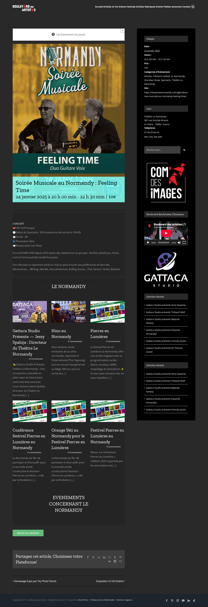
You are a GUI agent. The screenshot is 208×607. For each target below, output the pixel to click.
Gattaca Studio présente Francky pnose (166, 340)
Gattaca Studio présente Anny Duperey (166, 305)
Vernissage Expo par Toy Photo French (35, 581)
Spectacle (166, 80)
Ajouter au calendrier (28, 533)
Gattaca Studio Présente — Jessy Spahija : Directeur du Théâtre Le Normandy (30, 342)
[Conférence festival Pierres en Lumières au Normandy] (30, 411)
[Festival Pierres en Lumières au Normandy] (107, 411)
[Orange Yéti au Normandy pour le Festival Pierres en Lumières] (68, 411)
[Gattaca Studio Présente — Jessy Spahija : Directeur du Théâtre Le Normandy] (30, 312)
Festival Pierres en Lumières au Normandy (107, 436)
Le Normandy (178, 76)
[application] (166, 233)
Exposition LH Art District (109, 581)
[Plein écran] (184, 242)
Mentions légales (124, 599)
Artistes (148, 76)
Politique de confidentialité (102, 599)
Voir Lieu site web (153, 136)
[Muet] (179, 242)
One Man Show (152, 80)
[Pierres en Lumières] (107, 312)
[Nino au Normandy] (68, 312)
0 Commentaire (36, 358)
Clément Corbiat (161, 76)
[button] (193, 6)
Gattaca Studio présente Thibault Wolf (165, 312)
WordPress (83, 599)
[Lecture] (148, 242)
